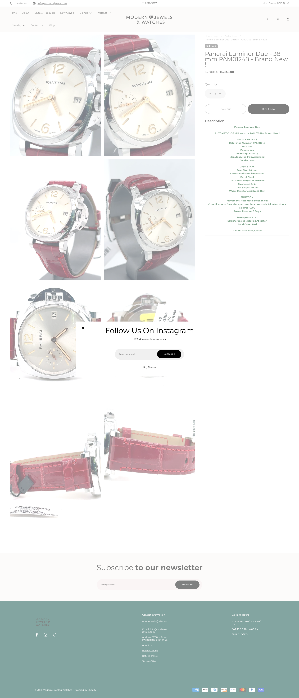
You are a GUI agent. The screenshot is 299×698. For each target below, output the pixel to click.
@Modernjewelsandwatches (150, 339)
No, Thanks (149, 367)
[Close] (83, 328)
